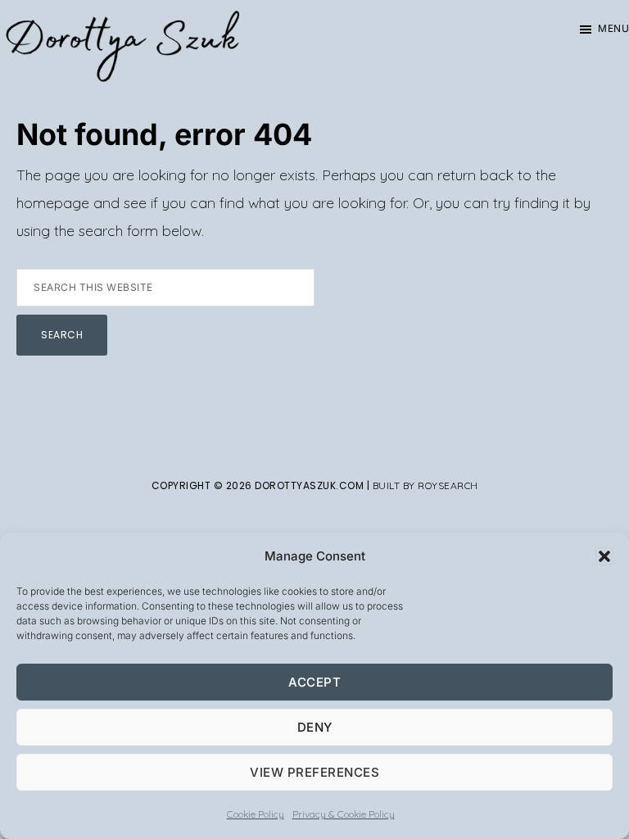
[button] (604, 556)
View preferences (314, 772)
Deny (315, 727)
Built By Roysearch (425, 485)
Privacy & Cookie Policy (343, 814)
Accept (314, 682)
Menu (613, 28)
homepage (52, 202)
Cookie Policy (255, 814)
